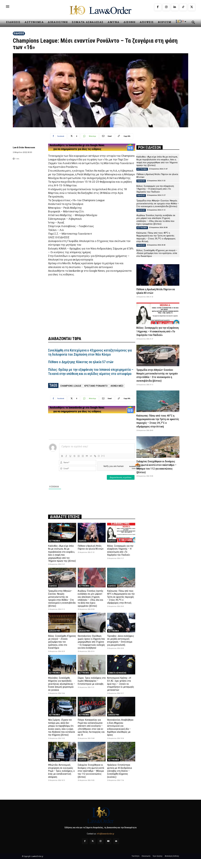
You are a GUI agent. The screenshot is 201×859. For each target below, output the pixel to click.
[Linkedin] (174, 7)
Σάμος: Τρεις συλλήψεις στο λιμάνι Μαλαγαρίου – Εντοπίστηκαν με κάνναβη (92, 680)
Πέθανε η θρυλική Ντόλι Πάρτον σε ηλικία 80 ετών (90, 547)
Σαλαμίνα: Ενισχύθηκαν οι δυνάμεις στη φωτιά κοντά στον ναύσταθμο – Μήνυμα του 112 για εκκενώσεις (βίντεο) (91, 770)
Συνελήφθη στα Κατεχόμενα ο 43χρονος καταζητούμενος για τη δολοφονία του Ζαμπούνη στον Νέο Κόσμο (90, 352)
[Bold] (62, 456)
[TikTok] (183, 7)
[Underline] (70, 456)
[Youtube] (108, 841)
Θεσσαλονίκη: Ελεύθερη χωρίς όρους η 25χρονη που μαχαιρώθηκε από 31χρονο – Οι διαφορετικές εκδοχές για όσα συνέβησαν (91, 641)
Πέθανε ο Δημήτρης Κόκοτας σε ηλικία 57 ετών (80, 362)
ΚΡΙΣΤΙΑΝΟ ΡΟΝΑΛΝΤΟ (96, 385)
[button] (193, 23)
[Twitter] (92, 841)
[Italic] (66, 456)
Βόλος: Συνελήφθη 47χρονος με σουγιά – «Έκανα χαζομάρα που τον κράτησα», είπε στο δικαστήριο (62, 641)
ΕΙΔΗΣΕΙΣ (19, 33)
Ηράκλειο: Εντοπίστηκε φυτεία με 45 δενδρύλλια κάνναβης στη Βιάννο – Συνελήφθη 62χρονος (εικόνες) (119, 770)
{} (99, 456)
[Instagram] (166, 7)
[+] (103, 456)
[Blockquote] (87, 456)
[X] (191, 7)
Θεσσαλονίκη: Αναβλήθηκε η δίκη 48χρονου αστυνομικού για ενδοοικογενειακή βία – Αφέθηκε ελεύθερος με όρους (120, 727)
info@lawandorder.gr (105, 834)
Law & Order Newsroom (24, 147)
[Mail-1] (116, 841)
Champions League (70, 385)
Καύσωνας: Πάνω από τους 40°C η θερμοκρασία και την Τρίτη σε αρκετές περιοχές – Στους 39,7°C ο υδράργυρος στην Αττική (121, 596)
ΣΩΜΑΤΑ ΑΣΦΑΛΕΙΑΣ (117, 673)
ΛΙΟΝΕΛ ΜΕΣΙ (117, 385)
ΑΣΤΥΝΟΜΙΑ (54, 541)
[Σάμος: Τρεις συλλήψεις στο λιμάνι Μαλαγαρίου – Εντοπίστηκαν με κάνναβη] (92, 664)
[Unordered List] (83, 456)
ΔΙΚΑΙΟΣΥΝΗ (54, 631)
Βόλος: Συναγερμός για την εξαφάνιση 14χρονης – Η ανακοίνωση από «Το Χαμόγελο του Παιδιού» (120, 550)
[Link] (95, 456)
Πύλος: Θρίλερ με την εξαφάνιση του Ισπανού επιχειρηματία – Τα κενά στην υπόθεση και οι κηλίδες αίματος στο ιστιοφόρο (90, 372)
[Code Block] (91, 456)
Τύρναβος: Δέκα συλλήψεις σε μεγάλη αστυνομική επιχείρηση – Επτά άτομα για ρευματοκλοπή (120, 640)
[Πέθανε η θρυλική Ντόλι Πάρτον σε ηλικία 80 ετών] (92, 532)
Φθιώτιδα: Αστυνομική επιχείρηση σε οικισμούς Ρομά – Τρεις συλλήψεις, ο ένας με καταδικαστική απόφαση (61, 770)
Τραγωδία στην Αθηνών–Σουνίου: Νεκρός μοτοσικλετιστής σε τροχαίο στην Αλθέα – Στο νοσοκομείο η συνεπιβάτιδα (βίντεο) (61, 598)
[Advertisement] (91, 304)
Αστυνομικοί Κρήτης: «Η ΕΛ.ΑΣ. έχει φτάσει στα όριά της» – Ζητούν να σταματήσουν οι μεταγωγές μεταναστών (120, 683)
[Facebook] (157, 7)
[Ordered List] (79, 456)
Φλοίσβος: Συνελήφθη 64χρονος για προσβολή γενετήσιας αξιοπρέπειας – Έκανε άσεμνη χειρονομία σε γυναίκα (61, 683)
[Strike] (74, 456)
